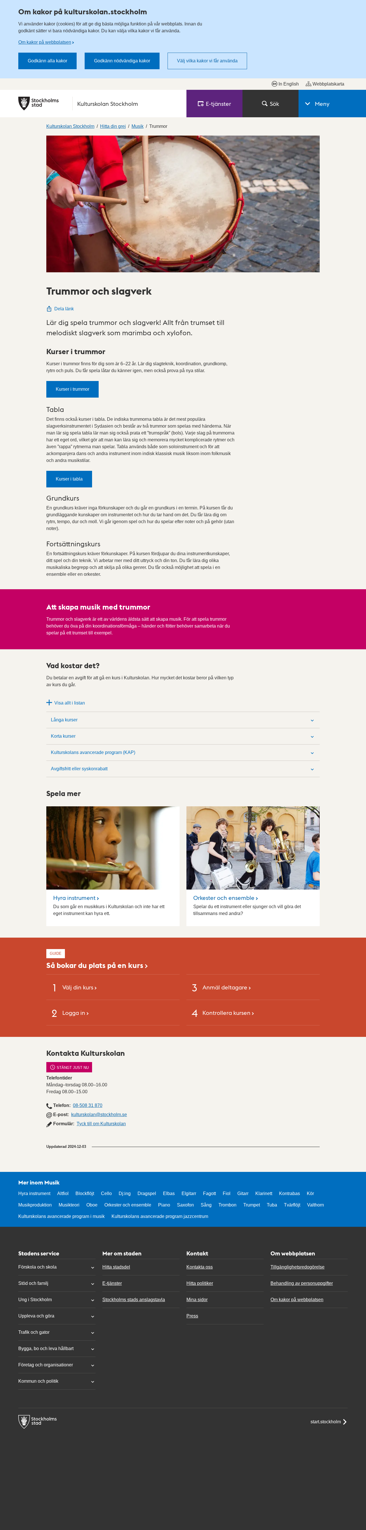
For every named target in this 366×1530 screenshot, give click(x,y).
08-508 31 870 (87, 1105)
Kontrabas (289, 1193)
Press (192, 1315)
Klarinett (263, 1193)
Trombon (227, 1204)
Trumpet (251, 1204)
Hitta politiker (199, 1283)
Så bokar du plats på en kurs (94, 965)
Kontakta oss (199, 1267)
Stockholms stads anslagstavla (133, 1299)
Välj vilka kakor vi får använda (207, 60)
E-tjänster (112, 1283)
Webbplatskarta (328, 84)
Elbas (169, 1193)
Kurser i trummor (72, 389)
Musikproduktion (35, 1204)
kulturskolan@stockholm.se (99, 1114)
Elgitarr (189, 1193)
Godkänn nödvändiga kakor (122, 60)
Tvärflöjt (292, 1204)
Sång (206, 1204)
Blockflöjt (84, 1193)
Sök (274, 103)
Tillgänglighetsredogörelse (297, 1267)
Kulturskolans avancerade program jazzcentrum (160, 1216)
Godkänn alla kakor (47, 60)
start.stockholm (326, 1421)
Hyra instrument (74, 897)
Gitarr (242, 1193)
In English (289, 84)
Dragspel (147, 1193)
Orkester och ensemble (223, 897)
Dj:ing (125, 1193)
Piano (164, 1204)
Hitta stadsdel (116, 1267)
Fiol (226, 1193)
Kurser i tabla (69, 479)
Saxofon (185, 1204)
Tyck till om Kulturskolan (101, 1123)
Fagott (209, 1193)
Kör (310, 1193)
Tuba (272, 1204)
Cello (106, 1193)
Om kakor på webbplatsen (44, 42)
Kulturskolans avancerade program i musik (61, 1216)
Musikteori (69, 1204)
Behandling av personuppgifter (301, 1283)
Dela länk (64, 308)
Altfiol (63, 1193)
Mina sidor (197, 1299)
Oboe (92, 1204)
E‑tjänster (218, 103)
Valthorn (315, 1204)
